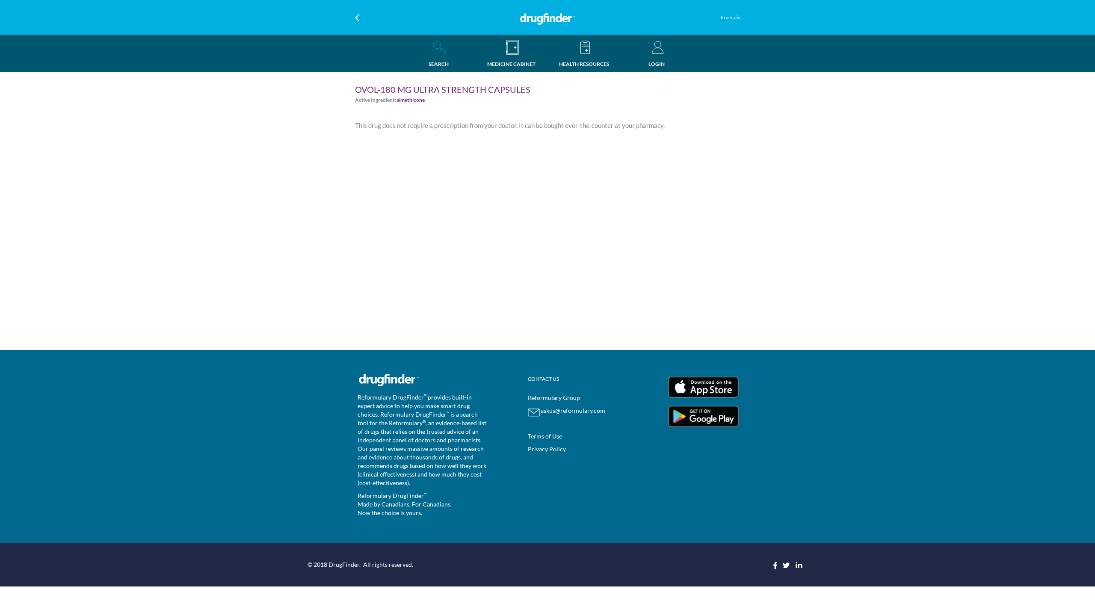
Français (730, 17)
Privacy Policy (547, 449)
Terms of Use (545, 436)
